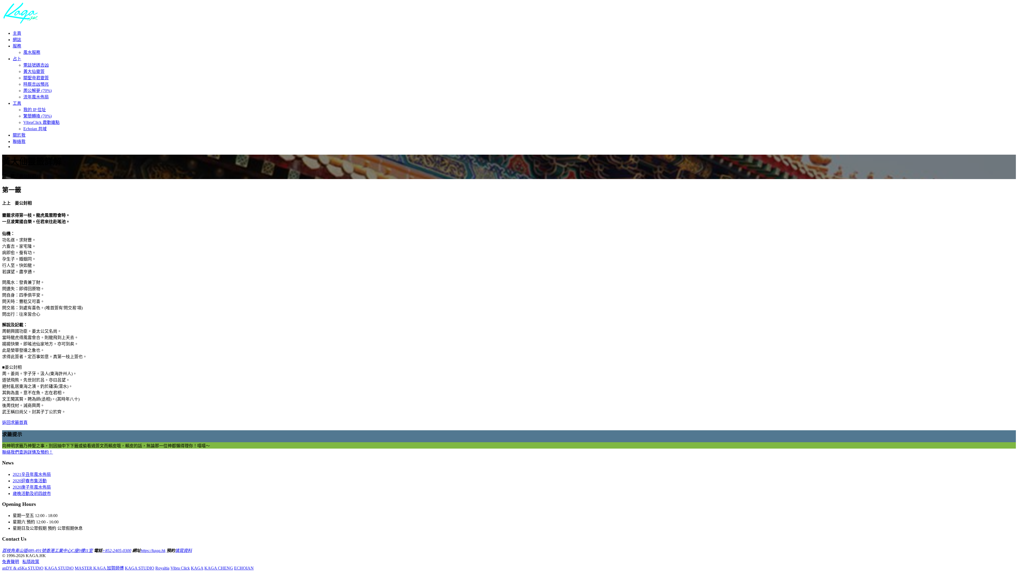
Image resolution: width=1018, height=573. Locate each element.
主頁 (17, 33)
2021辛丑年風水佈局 (32, 474)
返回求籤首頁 (15, 422)
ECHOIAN (244, 568)
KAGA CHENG (218, 568)
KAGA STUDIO (139, 568)
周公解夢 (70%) (37, 90)
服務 (17, 46)
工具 (17, 103)
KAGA (197, 568)
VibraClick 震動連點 (41, 122)
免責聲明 (10, 561)
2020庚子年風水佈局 (32, 487)
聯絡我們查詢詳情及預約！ (27, 452)
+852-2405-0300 (116, 550)
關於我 (19, 135)
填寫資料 (183, 550)
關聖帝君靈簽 (36, 78)
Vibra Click (180, 568)
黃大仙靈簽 (34, 71)
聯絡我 (19, 141)
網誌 (17, 39)
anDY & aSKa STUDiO (22, 568)
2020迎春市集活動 (30, 481)
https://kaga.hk (153, 550)
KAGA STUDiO (59, 568)
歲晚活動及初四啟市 (32, 493)
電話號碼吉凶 (36, 65)
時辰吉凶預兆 (36, 84)
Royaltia (162, 568)
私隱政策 (30, 561)
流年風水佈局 (36, 97)
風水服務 (31, 52)
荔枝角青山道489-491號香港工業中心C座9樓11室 (47, 550)
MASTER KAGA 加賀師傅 (99, 568)
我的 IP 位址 (34, 109)
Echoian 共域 (35, 129)
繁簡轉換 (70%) (37, 116)
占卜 (17, 59)
